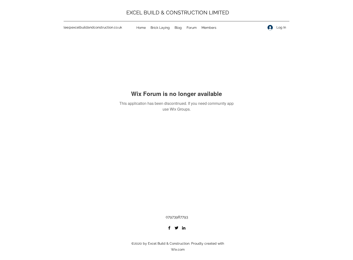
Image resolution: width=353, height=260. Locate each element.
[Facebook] (169, 227)
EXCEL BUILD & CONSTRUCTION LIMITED (177, 12)
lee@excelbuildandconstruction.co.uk (93, 27)
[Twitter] (176, 227)
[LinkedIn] (183, 227)
